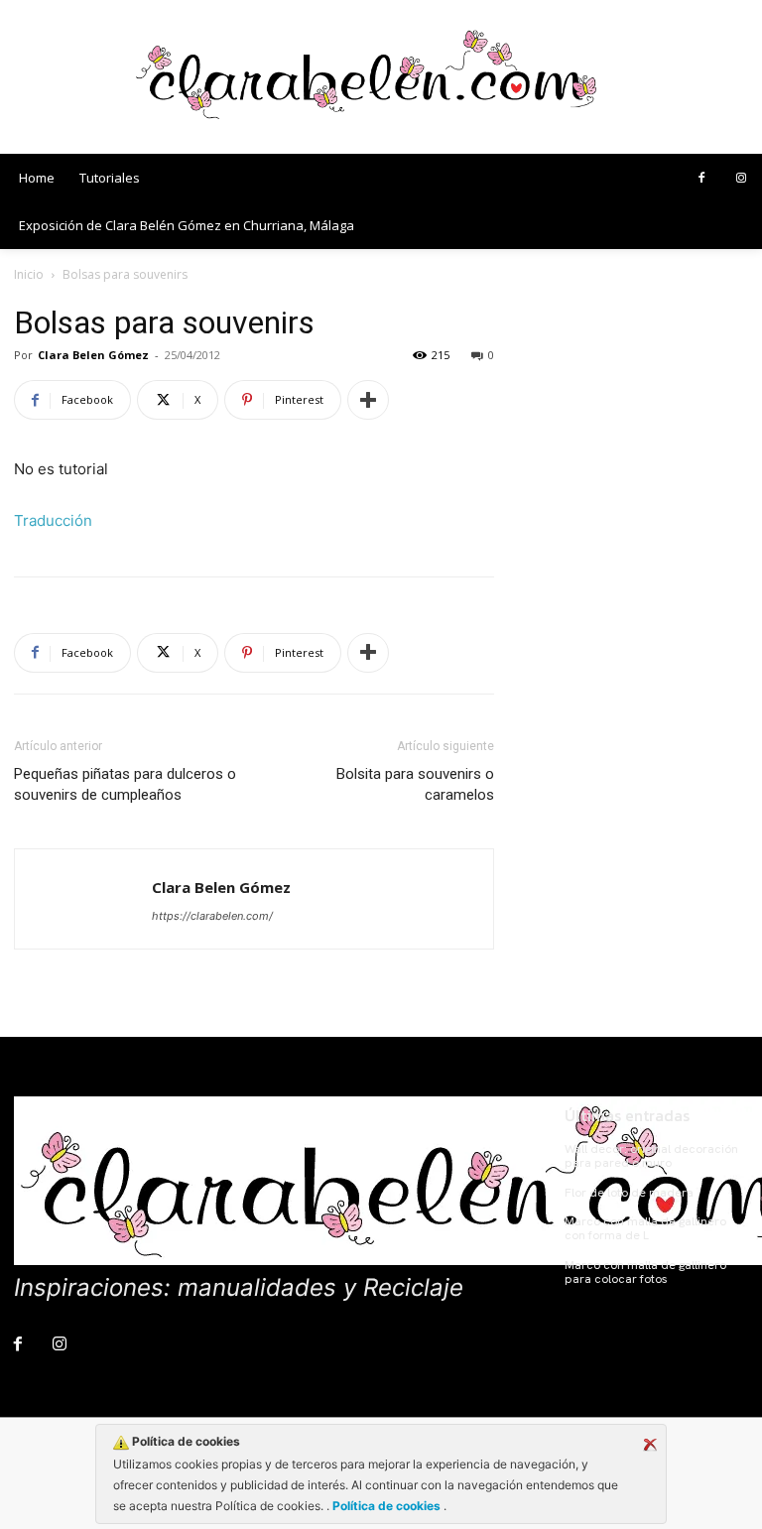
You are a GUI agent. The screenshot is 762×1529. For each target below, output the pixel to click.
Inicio (29, 274)
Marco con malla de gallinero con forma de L (645, 1228)
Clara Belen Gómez (93, 354)
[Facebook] (701, 178)
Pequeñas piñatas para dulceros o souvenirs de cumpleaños (125, 784)
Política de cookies (386, 1505)
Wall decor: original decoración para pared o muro (651, 1156)
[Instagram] (741, 178)
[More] (368, 400)
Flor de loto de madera (629, 1193)
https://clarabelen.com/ (212, 916)
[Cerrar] (650, 1445)
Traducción (53, 520)
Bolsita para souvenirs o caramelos (415, 784)
